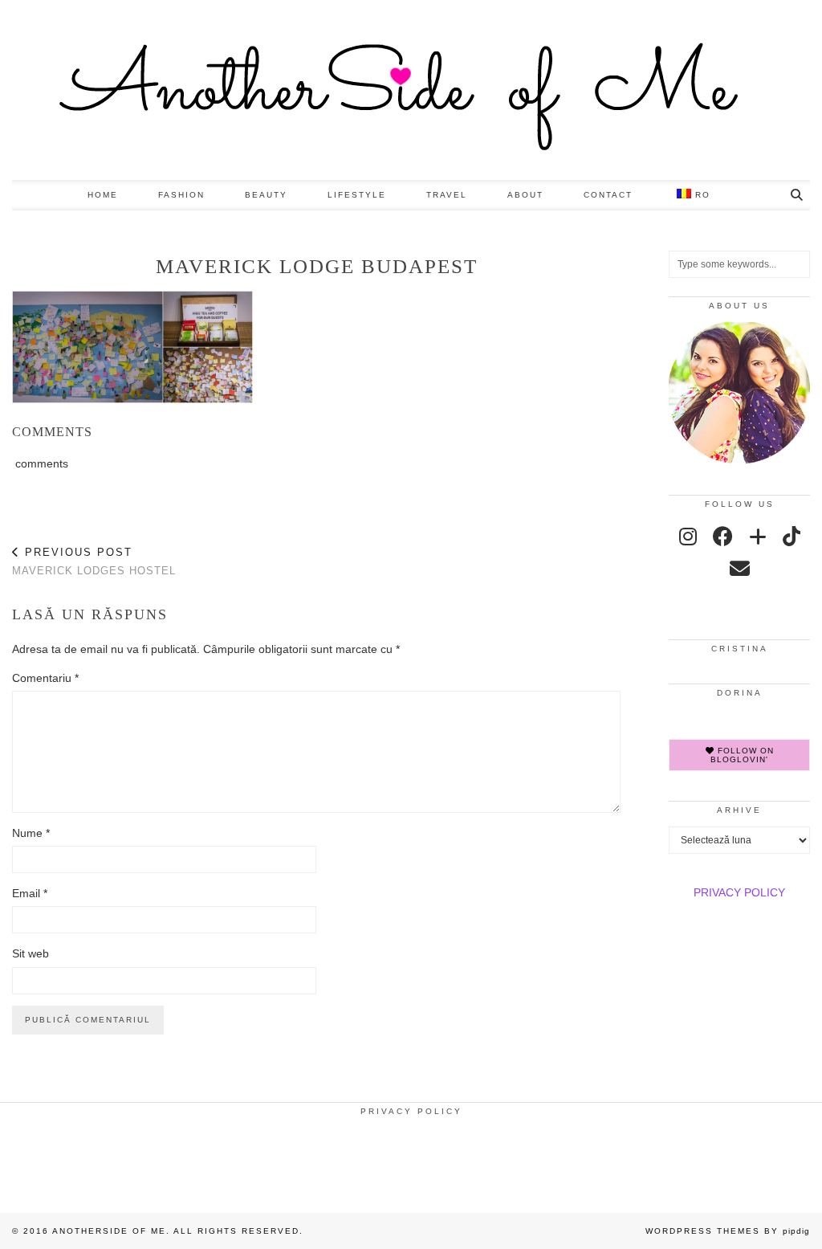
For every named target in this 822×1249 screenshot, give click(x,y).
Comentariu (45, 677)
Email (29, 893)
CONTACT (608, 194)
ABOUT (525, 194)
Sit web (30, 953)
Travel (446, 194)
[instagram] (688, 536)
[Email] (740, 568)
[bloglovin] (758, 536)
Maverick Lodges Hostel (94, 561)
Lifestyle (357, 194)
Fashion (181, 194)
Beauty (266, 194)
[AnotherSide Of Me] (411, 90)
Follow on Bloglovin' (742, 755)
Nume (31, 833)
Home (102, 194)
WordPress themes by (727, 1231)
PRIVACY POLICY (739, 892)
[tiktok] (791, 536)
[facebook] (723, 536)
